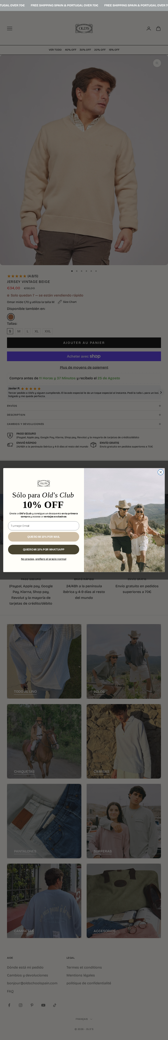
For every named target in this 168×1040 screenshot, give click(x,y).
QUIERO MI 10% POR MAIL (43, 536)
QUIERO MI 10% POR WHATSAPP (43, 549)
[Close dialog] (160, 472)
